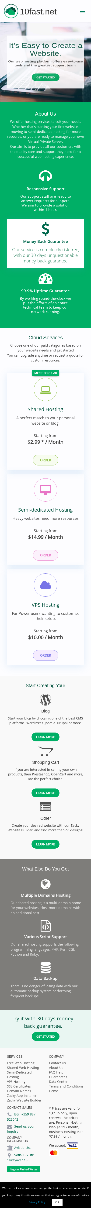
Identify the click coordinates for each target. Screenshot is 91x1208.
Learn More (45, 737)
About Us (56, 1067)
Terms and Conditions (66, 1086)
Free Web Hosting (21, 1063)
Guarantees (58, 1077)
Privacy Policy (37, 1202)
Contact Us (57, 1063)
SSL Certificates (19, 1086)
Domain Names (19, 1091)
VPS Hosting (46, 605)
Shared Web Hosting (23, 1067)
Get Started (45, 77)
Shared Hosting (45, 409)
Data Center (58, 1081)
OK (57, 1202)
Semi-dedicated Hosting (45, 509)
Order (45, 460)
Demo (53, 1091)
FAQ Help (56, 1072)
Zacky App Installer (22, 1095)
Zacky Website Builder (24, 1100)
